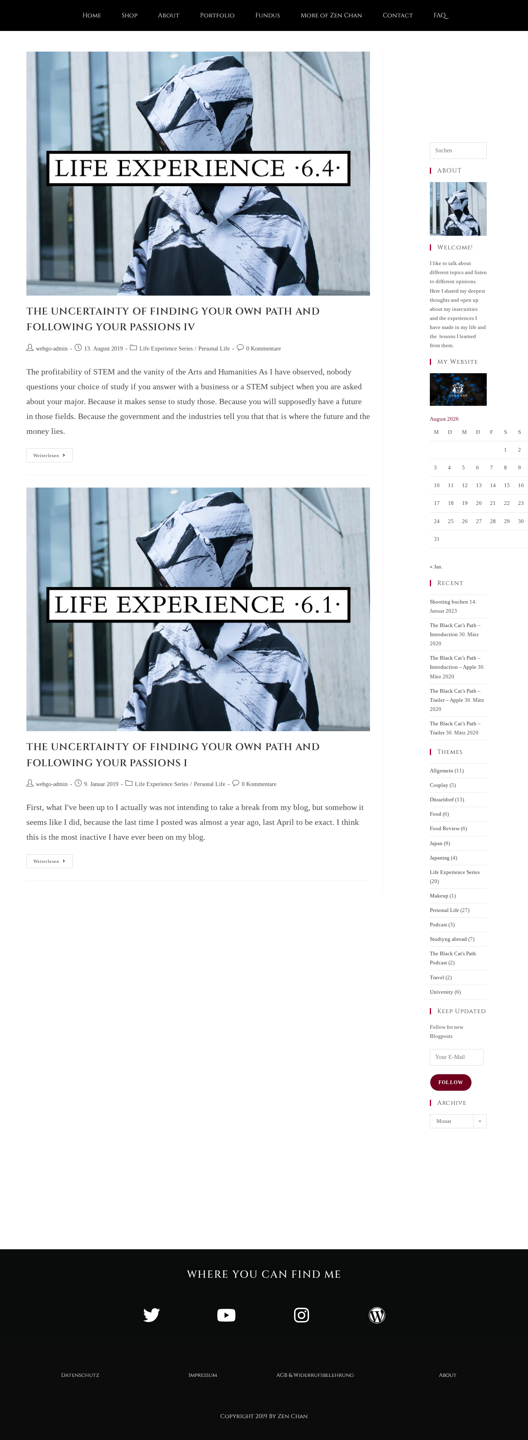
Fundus (267, 15)
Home (91, 15)
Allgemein (441, 770)
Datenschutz (80, 1375)
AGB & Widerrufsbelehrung (315, 1375)
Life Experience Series (166, 349)
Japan (436, 843)
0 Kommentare (263, 349)
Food (435, 814)
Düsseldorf (442, 799)
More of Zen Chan (331, 15)
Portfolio (217, 15)
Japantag (440, 858)
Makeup (439, 896)
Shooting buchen (449, 602)
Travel (437, 977)
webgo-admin (52, 349)
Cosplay (439, 785)
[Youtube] (226, 1315)
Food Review (445, 828)
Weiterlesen (53, 453)
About (168, 15)
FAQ (440, 15)
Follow (450, 1082)
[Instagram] (301, 1315)
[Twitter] (151, 1315)
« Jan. (436, 567)
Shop (129, 15)
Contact (398, 15)
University (441, 992)
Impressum (203, 1375)
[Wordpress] (377, 1315)
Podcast (438, 924)
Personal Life (214, 349)
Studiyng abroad (448, 939)
